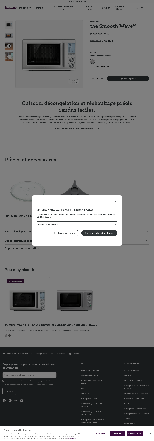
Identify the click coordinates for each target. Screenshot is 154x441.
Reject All (117, 433)
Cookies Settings (100, 433)
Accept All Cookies (134, 433)
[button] (99, 233)
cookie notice (71, 438)
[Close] (115, 201)
